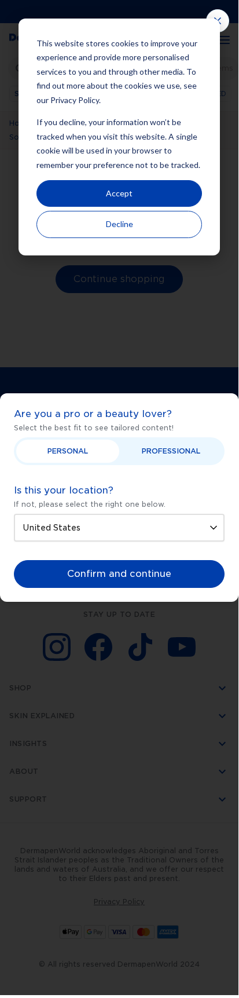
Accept (119, 193)
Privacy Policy (74, 100)
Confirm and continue (119, 573)
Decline (119, 224)
